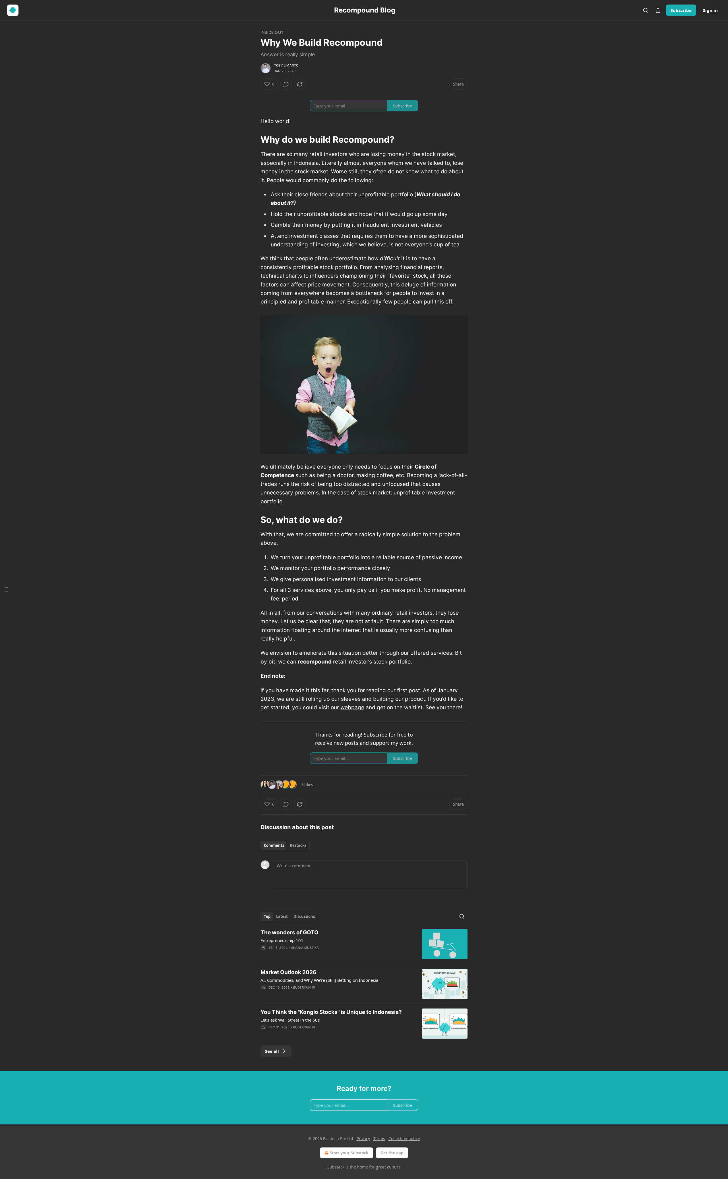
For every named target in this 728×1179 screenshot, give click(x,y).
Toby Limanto (286, 65)
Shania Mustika (305, 948)
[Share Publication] (658, 10)
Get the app (392, 1152)
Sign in (710, 10)
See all (272, 1051)
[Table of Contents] (6, 589)
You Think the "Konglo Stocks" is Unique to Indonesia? (331, 1012)
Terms (379, 1138)
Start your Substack (349, 1152)
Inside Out (272, 32)
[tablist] (285, 845)
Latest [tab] (282, 916)
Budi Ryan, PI (304, 987)
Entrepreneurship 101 (281, 940)
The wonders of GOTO (289, 932)
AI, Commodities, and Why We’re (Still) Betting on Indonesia (319, 980)
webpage (352, 707)
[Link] (252, 139)
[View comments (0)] (286, 84)
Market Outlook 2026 (288, 972)
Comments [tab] (274, 845)
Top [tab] (267, 916)
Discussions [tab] (304, 916)
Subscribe (681, 10)
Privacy (363, 1138)
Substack (335, 1167)
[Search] (645, 10)
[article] (364, 944)
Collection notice (404, 1138)
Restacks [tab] (298, 845)
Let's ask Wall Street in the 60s (290, 1020)
